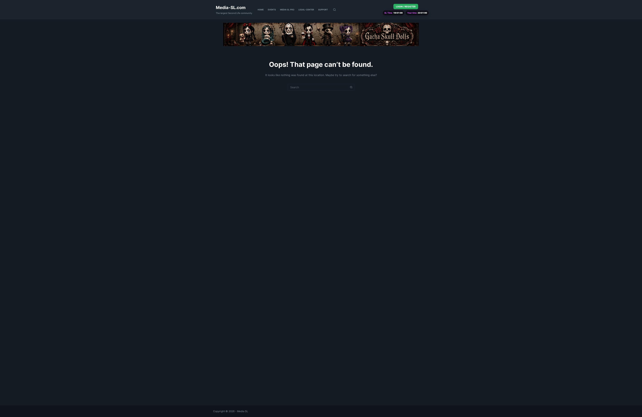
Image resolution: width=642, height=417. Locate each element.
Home (261, 9)
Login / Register (406, 6)
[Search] (334, 9)
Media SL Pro (287, 9)
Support (323, 9)
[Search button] (351, 87)
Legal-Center (306, 9)
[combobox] (318, 87)
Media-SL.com (231, 7)
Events (272, 9)
